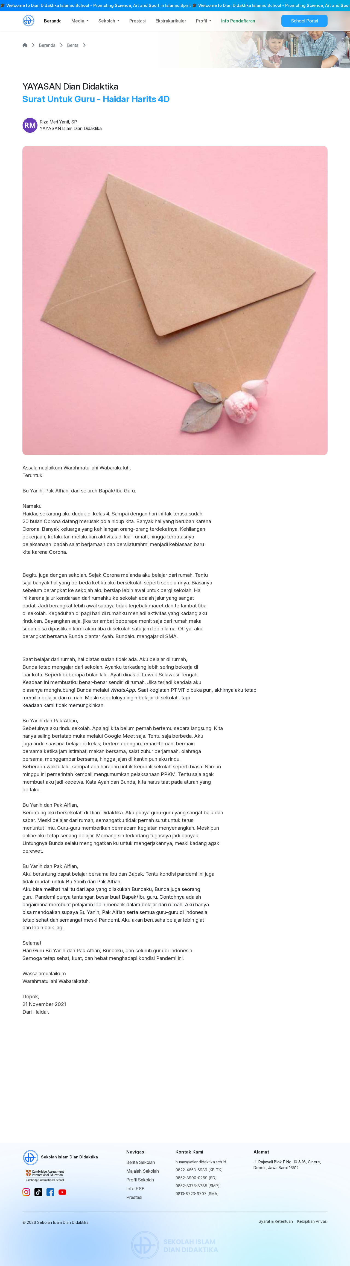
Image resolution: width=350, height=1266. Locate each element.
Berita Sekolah (140, 1162)
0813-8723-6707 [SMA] (197, 1193)
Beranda (53, 21)
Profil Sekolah (140, 1180)
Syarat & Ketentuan (276, 1221)
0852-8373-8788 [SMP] (198, 1185)
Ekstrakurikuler (171, 21)
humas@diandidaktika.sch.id (201, 1162)
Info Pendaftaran (238, 21)
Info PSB (135, 1188)
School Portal (304, 21)
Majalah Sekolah (142, 1171)
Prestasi (137, 21)
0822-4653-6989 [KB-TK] (199, 1169)
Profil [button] (202, 21)
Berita (72, 45)
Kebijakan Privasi (312, 1221)
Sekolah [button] (107, 21)
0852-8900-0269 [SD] (196, 1177)
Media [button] (78, 21)
